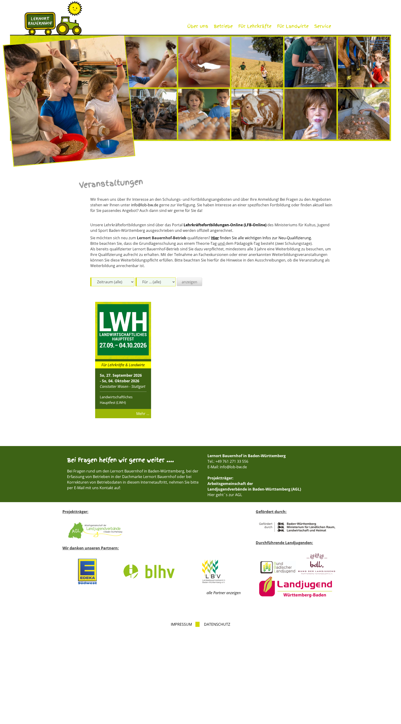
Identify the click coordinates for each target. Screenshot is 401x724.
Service (322, 26)
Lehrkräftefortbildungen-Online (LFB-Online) (225, 224)
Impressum (181, 624)
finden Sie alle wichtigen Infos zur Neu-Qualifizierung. (261, 237)
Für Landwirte (293, 26)
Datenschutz (217, 624)
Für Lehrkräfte (255, 26)
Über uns (197, 26)
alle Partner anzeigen (224, 592)
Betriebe (223, 26)
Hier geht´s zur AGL (224, 494)
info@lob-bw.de (144, 204)
